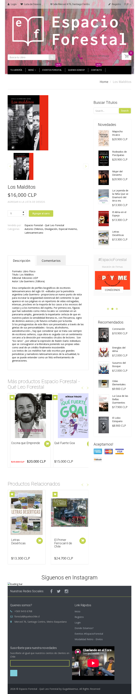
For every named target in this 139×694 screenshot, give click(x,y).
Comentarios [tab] (51, 261)
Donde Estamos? (84, 628)
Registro (79, 617)
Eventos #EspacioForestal (89, 633)
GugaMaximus (70, 688)
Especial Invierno (68, 229)
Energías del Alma (118, 349)
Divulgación (51, 229)
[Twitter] (58, 591)
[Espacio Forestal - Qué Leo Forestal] (69, 30)
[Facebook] (51, 591)
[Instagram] (66, 591)
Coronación (118, 328)
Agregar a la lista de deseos (26, 201)
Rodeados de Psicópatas (119, 153)
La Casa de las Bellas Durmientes (120, 399)
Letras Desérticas (18, 541)
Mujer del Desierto (117, 173)
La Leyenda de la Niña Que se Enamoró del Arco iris (120, 195)
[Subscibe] (13, 673)
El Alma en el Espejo (119, 213)
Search (125, 110)
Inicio (77, 611)
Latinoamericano (34, 232)
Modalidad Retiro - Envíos (89, 639)
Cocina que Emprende (25, 443)
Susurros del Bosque (119, 364)
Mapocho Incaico (117, 133)
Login (78, 622)
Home (104, 82)
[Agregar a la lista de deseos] (12, 397)
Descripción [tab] (21, 261)
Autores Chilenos (34, 229)
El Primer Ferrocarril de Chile (63, 543)
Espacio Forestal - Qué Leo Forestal (44, 225)
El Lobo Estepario (117, 419)
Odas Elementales (119, 382)
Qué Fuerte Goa (64, 443)
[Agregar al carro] (47, 444)
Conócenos (112, 289)
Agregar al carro (41, 213)
